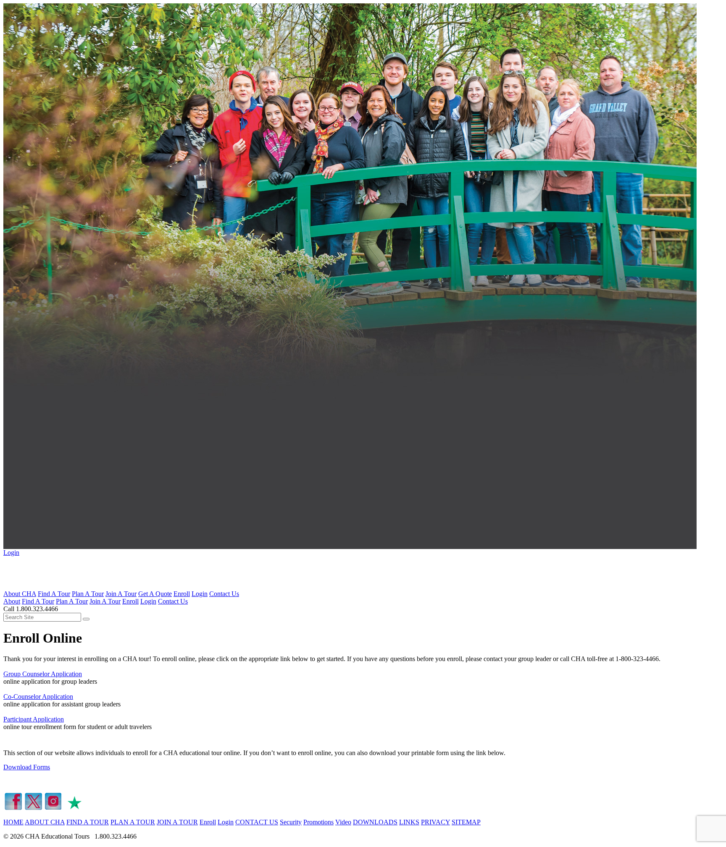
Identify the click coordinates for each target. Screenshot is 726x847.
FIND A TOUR (87, 822)
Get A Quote (155, 593)
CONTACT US (256, 822)
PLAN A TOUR (132, 822)
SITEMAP (466, 822)
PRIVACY (435, 822)
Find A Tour (54, 593)
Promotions (318, 822)
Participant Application (33, 719)
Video (343, 822)
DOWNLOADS (375, 822)
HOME (13, 822)
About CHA (19, 593)
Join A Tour (121, 593)
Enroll (182, 593)
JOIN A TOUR (177, 822)
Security (291, 822)
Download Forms (26, 767)
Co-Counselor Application (38, 696)
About (11, 601)
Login (11, 552)
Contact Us (224, 593)
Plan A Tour (88, 593)
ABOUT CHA (45, 822)
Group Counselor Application (42, 673)
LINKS (409, 822)
